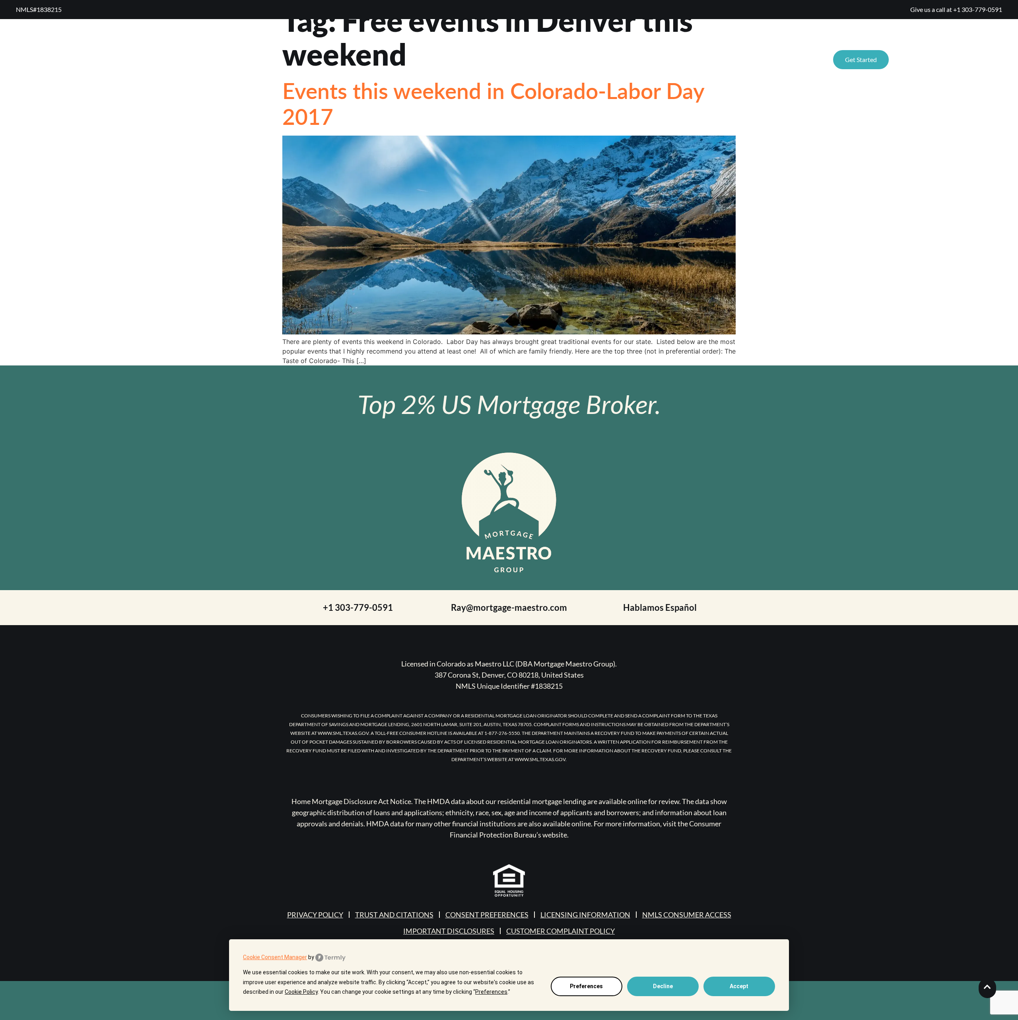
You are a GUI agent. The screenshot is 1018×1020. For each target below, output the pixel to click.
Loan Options (786, 59)
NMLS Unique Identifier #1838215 (509, 686)
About (658, 59)
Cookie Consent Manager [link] (275, 957)
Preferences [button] (491, 992)
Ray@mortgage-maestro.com (509, 607)
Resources (554, 59)
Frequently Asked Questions (945, 59)
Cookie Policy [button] (301, 992)
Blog (693, 59)
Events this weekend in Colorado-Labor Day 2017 (493, 103)
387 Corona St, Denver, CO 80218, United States (509, 674)
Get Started (861, 59)
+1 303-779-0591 (977, 9)
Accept (739, 986)
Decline (663, 986)
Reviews (617, 59)
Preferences (586, 986)
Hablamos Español (660, 607)
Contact (732, 59)
